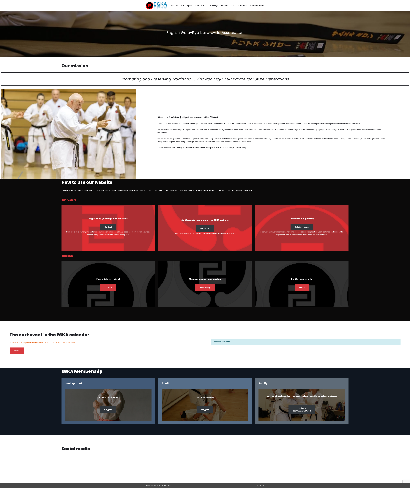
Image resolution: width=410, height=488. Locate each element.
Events (302, 287)
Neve (148, 485)
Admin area (205, 228)
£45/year (205, 410)
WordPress (166, 485)
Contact (108, 227)
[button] (177, 5)
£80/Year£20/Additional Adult (302, 409)
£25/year (108, 410)
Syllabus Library (257, 5)
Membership (205, 287)
